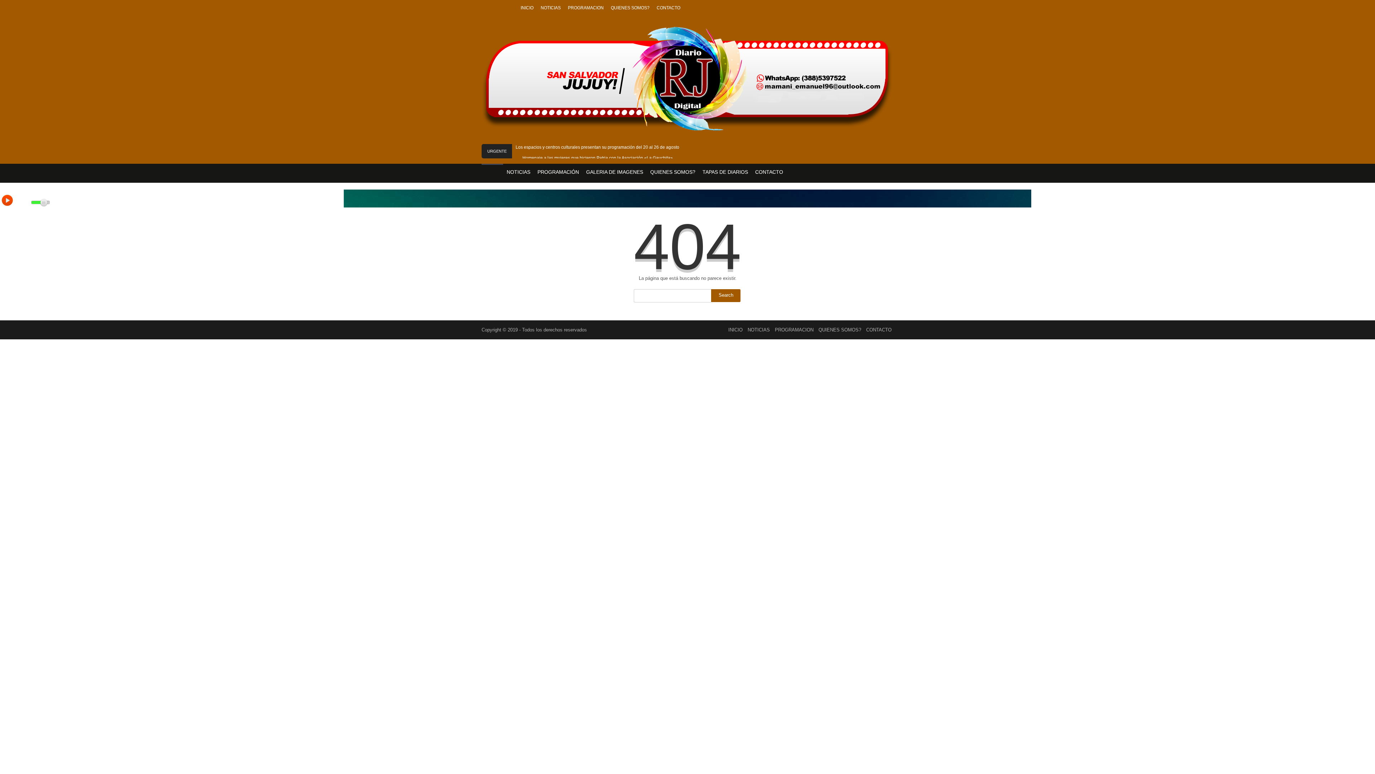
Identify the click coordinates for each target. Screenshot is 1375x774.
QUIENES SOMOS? (630, 7)
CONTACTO (668, 7)
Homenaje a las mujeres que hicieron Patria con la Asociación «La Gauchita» (597, 158)
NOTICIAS (551, 7)
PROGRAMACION (586, 7)
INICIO (527, 7)
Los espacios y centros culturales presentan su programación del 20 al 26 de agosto (597, 147)
